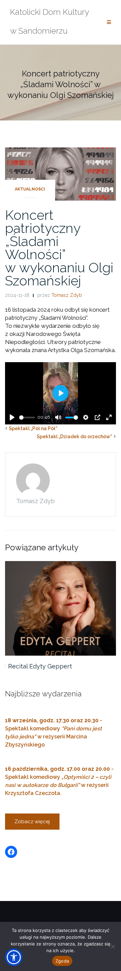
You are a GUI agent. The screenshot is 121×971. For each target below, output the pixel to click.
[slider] (27, 417)
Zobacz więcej (32, 822)
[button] (14, 957)
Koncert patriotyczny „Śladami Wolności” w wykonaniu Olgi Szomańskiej (59, 247)
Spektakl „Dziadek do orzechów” (74, 436)
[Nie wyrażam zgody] (112, 946)
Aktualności (30, 189)
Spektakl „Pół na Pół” (33, 428)
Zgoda (62, 961)
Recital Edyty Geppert (40, 666)
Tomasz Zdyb (66, 295)
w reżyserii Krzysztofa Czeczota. (58, 785)
